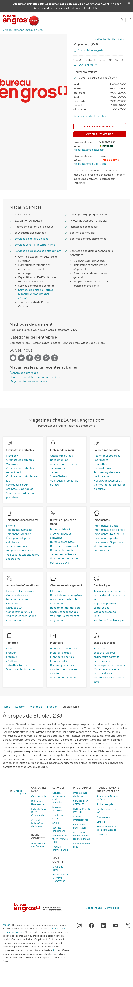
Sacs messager (103, 661)
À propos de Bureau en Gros (107, 798)
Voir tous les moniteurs (64, 677)
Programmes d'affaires (80, 794)
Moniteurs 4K (58, 661)
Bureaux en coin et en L (64, 546)
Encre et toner (102, 468)
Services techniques (58, 808)
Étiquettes (100, 464)
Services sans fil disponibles (90, 116)
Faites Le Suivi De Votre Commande (38, 812)
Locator (20, 706)
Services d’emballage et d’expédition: (38, 250)
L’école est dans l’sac (81, 845)
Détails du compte (57, 868)
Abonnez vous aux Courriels (39, 845)
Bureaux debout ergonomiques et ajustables (60, 533)
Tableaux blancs (60, 468)
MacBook (12, 455)
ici (54, 950)
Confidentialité (94, 908)
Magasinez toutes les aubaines (28, 381)
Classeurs (56, 591)
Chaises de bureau (61, 455)
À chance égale (105, 804)
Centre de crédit (58, 816)
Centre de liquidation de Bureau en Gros (35, 377)
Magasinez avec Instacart (88, 149)
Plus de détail (90, 8)
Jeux (97, 616)
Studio (55, 822)
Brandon (52, 706)
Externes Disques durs (20, 591)
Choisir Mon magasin (91, 50)
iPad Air (11, 652)
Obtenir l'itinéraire (99, 134)
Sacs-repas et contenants (109, 665)
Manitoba (36, 706)
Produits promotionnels (60, 848)
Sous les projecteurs (58, 829)
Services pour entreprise (80, 802)
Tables (54, 472)
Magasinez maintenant (100, 126)
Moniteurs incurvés (62, 656)
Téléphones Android (18, 534)
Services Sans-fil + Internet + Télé (35, 244)
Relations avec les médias (106, 810)
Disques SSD (14, 607)
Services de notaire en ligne (31, 238)
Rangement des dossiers (65, 607)
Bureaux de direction (63, 550)
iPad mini (12, 656)
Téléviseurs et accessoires (109, 591)
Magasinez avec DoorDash (89, 163)
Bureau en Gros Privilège (81, 810)
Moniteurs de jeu (60, 652)
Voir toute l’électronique (109, 620)
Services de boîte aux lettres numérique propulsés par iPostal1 (35, 294)
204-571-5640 (88, 64)
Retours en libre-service (38, 803)
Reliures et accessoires (108, 480)
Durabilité (102, 834)
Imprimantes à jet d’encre (109, 529)
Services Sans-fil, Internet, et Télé (60, 838)
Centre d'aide (38, 796)
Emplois (101, 821)
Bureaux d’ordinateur (63, 541)
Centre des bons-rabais (79, 826)
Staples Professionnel (80, 818)
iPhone (10, 525)
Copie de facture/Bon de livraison (37, 823)
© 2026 (7, 924)
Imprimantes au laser (106, 525)
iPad (9, 648)
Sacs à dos (100, 648)
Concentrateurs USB (19, 611)
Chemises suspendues (64, 611)
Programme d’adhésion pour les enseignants (81, 835)
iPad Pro (11, 661)
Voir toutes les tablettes (21, 669)
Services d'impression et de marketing (59, 797)
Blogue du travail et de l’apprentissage (107, 828)
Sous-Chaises (58, 476)
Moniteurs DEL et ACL (64, 648)
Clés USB (12, 603)
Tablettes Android (17, 665)
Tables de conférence (63, 554)
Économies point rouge (24, 372)
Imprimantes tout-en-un (109, 534)
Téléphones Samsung (19, 529)
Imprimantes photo (106, 538)
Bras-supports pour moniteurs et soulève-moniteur (63, 669)
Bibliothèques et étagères (66, 595)
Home (6, 706)
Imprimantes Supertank (108, 542)
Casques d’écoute (105, 611)
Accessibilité (103, 816)
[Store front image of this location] (33, 94)
